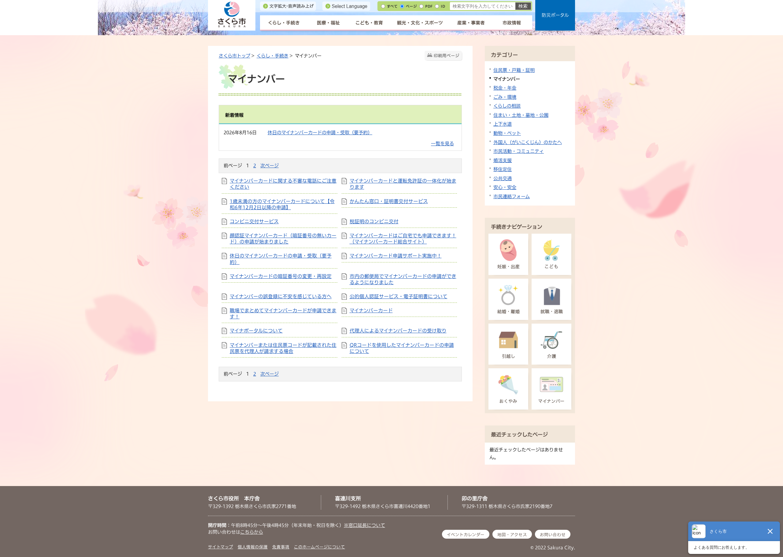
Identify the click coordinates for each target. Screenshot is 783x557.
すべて (392, 6)
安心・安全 (504, 187)
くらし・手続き (284, 22)
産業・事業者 (471, 22)
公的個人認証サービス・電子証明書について (398, 296)
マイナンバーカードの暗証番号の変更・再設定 (281, 276)
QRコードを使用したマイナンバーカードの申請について (402, 348)
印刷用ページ (446, 56)
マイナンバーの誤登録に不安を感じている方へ (281, 296)
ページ (411, 6)
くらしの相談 (507, 105)
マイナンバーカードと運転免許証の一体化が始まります (403, 183)
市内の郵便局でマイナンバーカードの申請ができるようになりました (403, 279)
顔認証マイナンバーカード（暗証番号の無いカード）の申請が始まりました (283, 238)
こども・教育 (369, 22)
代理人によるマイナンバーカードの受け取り (398, 330)
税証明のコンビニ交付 (374, 221)
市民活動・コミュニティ (518, 151)
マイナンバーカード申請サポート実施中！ (396, 255)
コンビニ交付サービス (254, 221)
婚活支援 (502, 160)
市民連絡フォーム (511, 196)
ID (443, 6)
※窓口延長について (364, 525)
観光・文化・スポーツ (420, 22)
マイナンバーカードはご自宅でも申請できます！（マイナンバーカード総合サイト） (403, 238)
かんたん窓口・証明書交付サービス (389, 201)
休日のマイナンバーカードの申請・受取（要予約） (320, 132)
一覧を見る (442, 143)
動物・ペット (507, 133)
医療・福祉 (328, 22)
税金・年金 (504, 87)
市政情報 (512, 22)
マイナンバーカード (371, 310)
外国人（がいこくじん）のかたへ (527, 142)
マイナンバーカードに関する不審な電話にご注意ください (283, 183)
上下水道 (502, 123)
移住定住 (502, 169)
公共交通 (502, 178)
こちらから (251, 531)
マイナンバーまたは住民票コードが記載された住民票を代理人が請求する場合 (283, 348)
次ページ (269, 165)
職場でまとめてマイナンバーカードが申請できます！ (283, 313)
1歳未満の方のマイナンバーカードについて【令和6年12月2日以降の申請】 (282, 204)
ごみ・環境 (504, 97)
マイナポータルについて (256, 330)
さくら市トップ (234, 55)
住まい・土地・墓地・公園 (520, 115)
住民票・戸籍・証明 (514, 70)
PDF (428, 6)
